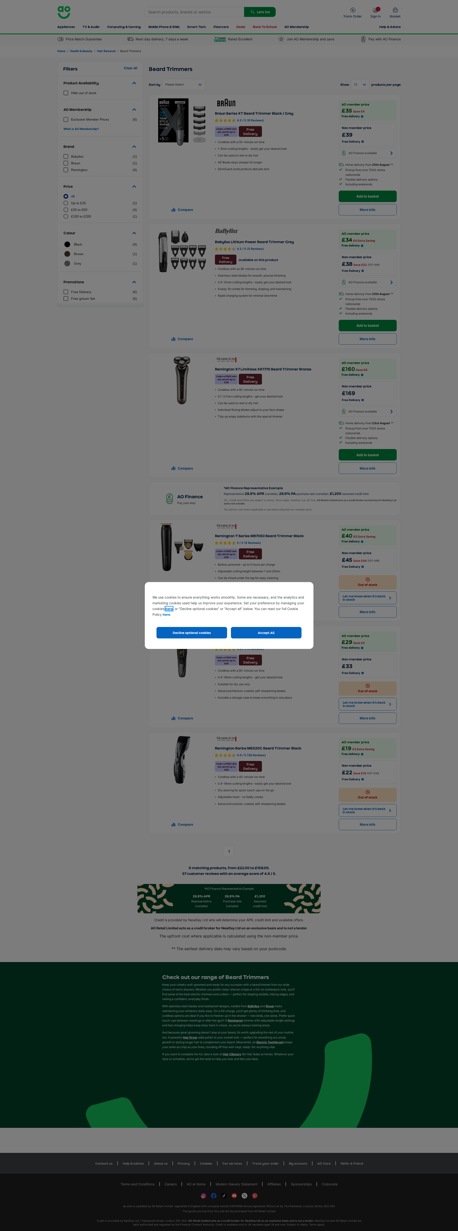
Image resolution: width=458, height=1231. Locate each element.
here (169, 609)
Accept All (266, 633)
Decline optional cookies (192, 633)
